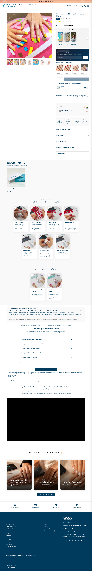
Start (21, 4)
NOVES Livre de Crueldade (12, 526)
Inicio (8, 10)
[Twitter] (66, 541)
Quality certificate (10, 524)
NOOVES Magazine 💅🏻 (11, 520)
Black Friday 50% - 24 (16, 10)
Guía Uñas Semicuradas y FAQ (12, 522)
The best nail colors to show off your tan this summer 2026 (45, 484)
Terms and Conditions (10, 537)
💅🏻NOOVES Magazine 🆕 (49, 531)
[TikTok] (78, 541)
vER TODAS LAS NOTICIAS (46, 494)
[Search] (85, 6)
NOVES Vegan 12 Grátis (11, 528)
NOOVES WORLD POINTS (73, 5)
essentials (46, 526)
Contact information (10, 531)
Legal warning (9, 544)
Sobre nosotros (9, 548)
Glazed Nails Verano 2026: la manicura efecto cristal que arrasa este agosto (72, 484)
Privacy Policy (9, 539)
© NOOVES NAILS (11, 565)
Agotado (76, 79)
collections (46, 522)
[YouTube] (75, 541)
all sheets (45, 524)
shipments (8, 533)
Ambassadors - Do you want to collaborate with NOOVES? (18, 553)
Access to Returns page (11, 546)
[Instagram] (69, 541)
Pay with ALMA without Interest (13, 550)
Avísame (85, 57)
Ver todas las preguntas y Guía (46, 369)
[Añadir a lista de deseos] (88, 14)
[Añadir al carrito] (23, 185)
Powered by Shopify (11, 567)
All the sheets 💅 (31, 4)
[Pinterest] (72, 541)
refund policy (8, 535)
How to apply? (47, 528)
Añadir (85, 87)
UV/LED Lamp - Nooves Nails (14, 188)
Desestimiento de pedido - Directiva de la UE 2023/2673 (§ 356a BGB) (21, 555)
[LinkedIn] (81, 541)
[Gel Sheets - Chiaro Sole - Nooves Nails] (10, 62)
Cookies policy (9, 542)
